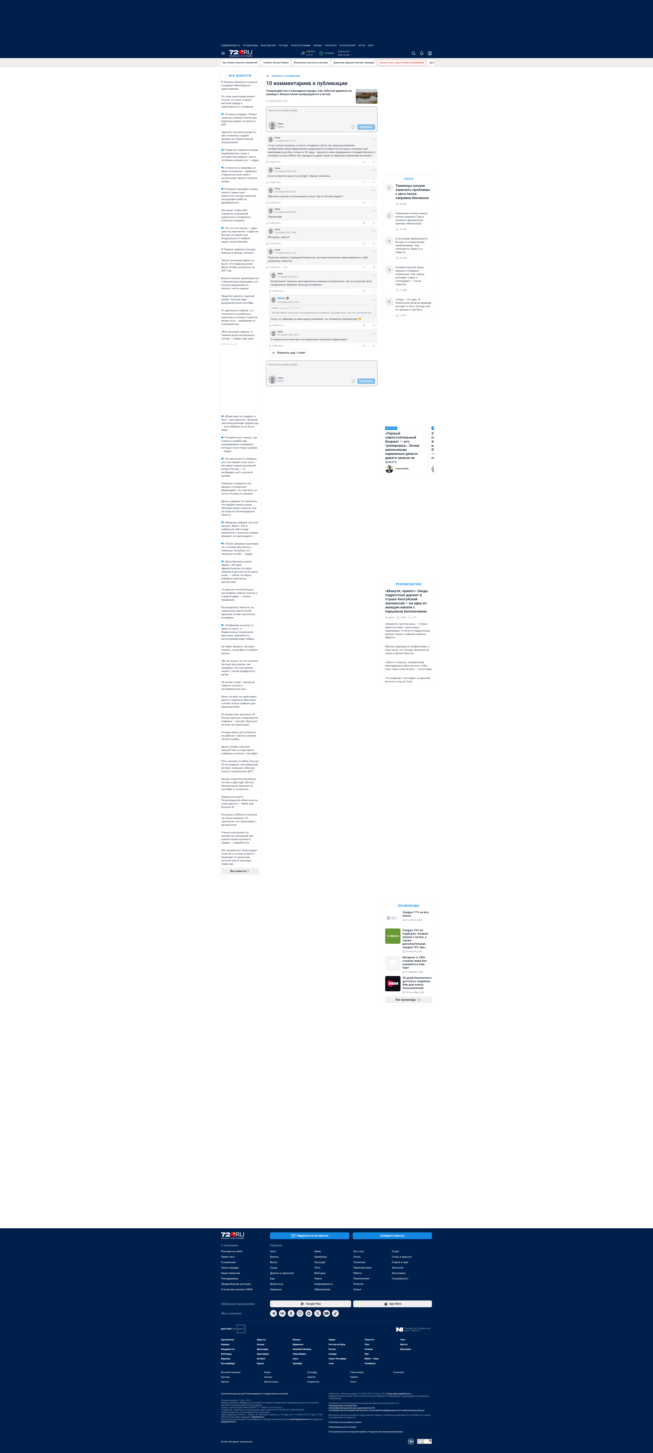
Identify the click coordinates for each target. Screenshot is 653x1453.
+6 (364, 325)
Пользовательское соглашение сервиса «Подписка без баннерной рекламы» (366, 1432)
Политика (359, 1262)
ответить (275, 162)
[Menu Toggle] (223, 53)
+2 (364, 202)
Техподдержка (229, 1278)
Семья (357, 1289)
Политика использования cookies (345, 1422)
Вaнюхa (281, 298)
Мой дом (319, 1273)
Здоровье (276, 1289)
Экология (397, 1267)
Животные (276, 1284)
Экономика (399, 1273)
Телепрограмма (301, 45)
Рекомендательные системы (342, 1427)
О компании (228, 1262)
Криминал (320, 1256)
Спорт (395, 1251)
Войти (281, 127)
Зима (317, 1251)
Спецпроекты (400, 1278)
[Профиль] (430, 53)
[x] (317, 1313)
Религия (358, 1284)
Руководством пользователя (343, 1405)
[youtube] (326, 1313)
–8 (373, 267)
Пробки (327, 53)
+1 (364, 182)
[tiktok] (335, 1313)
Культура (319, 1262)
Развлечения (361, 1278)
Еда (272, 1278)
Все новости (240, 75)
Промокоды (250, 45)
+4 (364, 243)
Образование (322, 1289)
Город (273, 1267)
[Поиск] (413, 53)
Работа (357, 1273)
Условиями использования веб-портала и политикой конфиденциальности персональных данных (376, 1410)
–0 (373, 162)
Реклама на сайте (231, 1251)
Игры (362, 45)
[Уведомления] (422, 53)
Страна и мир (400, 1262)
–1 (373, 202)
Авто (273, 1251)
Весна (273, 1262)
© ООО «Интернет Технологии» (237, 1441)
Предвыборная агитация (236, 1284)
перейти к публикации (286, 76)
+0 (364, 162)
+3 (364, 291)
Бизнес (274, 1256)
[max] (308, 1313)
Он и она (358, 1251)
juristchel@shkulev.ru (299, 1419)
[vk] (282, 1313)
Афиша (317, 45)
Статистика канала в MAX (236, 1289)
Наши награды (230, 1267)
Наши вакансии (230, 1273)
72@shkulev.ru (257, 1417)
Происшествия (362, 1267)
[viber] (300, 1313)
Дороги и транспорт (282, 1273)
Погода (283, 45)
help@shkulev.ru (228, 1422)
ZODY (371, 45)
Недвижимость (230, 45)
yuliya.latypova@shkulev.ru (399, 1394)
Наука (318, 1278)
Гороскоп (331, 45)
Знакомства (268, 45)
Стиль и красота (402, 1256)
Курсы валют (348, 45)
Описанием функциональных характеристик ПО (352, 1408)
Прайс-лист (228, 1256)
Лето (317, 1267)
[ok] (291, 1313)
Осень (357, 1256)
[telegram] (273, 1313)
